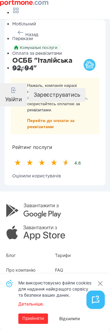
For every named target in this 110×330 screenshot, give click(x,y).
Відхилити (69, 318)
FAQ (59, 270)
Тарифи (63, 255)
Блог (11, 255)
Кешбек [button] (20, 68)
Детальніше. (31, 303)
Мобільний (24, 24)
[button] (13, 94)
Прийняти (33, 319)
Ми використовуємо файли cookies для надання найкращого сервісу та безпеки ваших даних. (54, 289)
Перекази (22, 39)
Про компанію (20, 270)
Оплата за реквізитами (37, 53)
